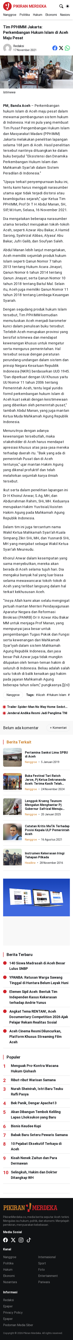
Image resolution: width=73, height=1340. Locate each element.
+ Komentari (58, 728)
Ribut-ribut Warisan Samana (33, 1080)
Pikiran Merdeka (29, 6)
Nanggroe (9, 15)
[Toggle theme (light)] (67, 6)
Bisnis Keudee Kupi (26, 1126)
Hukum (37, 15)
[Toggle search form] (61, 6)
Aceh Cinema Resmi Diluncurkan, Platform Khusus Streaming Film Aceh (35, 1036)
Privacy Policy (13, 1312)
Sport (42, 1263)
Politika (24, 15)
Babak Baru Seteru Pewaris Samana (39, 1135)
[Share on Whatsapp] (67, 48)
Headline (30, 862)
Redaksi (8, 1300)
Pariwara (44, 1282)
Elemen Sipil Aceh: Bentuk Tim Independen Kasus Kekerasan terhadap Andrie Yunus (33, 997)
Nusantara (10, 1282)
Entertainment (48, 1276)
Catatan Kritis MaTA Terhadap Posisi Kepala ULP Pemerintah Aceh (47, 830)
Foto (41, 1269)
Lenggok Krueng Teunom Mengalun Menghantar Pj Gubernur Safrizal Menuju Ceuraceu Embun (43, 807)
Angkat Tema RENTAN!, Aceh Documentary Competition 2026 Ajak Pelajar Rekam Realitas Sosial (38, 1016)
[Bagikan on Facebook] (54, 48)
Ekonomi (51, 15)
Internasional (47, 1257)
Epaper (8, 1306)
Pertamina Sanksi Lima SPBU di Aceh (46, 754)
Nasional (65, 15)
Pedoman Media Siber (18, 1325)
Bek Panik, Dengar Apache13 (33, 1103)
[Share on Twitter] (61, 48)
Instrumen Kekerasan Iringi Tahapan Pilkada (44, 855)
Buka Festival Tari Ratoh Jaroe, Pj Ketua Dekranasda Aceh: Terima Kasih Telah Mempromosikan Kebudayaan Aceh (46, 783)
